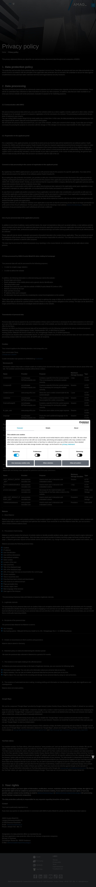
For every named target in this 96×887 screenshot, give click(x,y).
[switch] (37, 455)
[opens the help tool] (93, 757)
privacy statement (68, 444)
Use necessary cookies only (21, 463)
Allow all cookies (75, 463)
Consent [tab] (20, 428)
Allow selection (48, 463)
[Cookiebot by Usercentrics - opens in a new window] (80, 422)
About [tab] (76, 428)
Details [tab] (48, 428)
